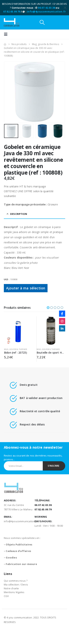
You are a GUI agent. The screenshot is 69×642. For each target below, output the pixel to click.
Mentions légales (14, 592)
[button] (42, 22)
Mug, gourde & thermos (15, 349)
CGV (6, 596)
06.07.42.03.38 (46, 7)
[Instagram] (62, 321)
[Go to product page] (18, 330)
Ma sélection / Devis (16, 584)
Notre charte (11, 588)
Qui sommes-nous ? (15, 580)
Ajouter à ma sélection (25, 288)
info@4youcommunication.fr (46, 11)
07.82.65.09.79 (11, 11)
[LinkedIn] (62, 328)
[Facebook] (62, 314)
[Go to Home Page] (5, 44)
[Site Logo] (11, 22)
